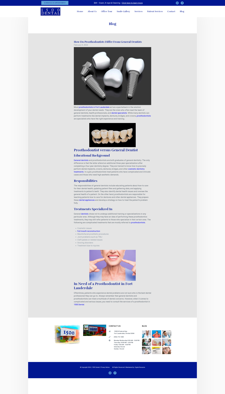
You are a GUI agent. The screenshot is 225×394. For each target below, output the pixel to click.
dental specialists (119, 113)
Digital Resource (140, 367)
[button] (139, 11)
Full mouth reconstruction (88, 231)
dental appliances (87, 200)
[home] (50, 11)
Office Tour (106, 11)
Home (80, 11)
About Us (92, 11)
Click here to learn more (132, 3)
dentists (84, 214)
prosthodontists (138, 222)
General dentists (81, 160)
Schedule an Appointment (55, 3)
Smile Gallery (123, 11)
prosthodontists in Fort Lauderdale (94, 107)
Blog (182, 11)
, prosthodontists (143, 116)
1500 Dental (79, 304)
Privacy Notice (105, 367)
